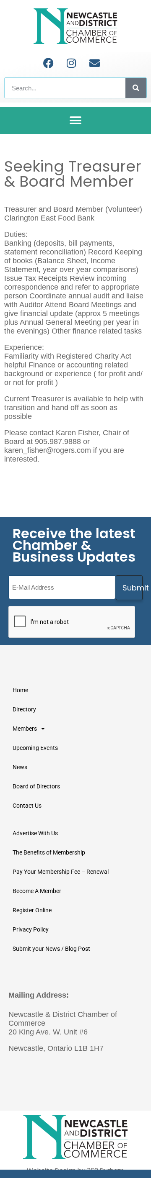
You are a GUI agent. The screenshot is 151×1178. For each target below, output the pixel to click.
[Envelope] (94, 62)
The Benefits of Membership (49, 852)
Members (25, 728)
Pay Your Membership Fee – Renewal (61, 871)
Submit (132, 588)
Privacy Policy (31, 929)
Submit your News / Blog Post (51, 948)
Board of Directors (36, 786)
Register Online (32, 910)
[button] (75, 120)
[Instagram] (71, 62)
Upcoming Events (35, 747)
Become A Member (37, 891)
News (20, 767)
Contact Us (27, 805)
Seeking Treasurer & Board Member (72, 174)
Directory (24, 709)
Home (20, 690)
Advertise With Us (35, 833)
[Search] (135, 88)
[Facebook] (48, 62)
